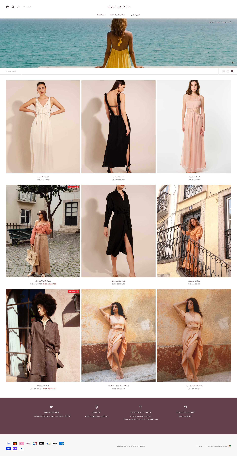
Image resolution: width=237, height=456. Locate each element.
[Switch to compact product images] (224, 71)
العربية (200, 446)
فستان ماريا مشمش (194, 281)
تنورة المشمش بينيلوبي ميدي (194, 385)
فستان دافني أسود (118, 176)
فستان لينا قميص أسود (118, 281)
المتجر (218, 22)
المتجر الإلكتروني (134, 15)
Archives (101, 15)
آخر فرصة (211, 22)
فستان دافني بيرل (43, 176)
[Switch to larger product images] (232, 71)
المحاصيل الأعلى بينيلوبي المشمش (118, 385)
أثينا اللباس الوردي (194, 176)
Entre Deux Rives (117, 15)
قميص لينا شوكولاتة (43, 385)
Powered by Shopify (131, 446)
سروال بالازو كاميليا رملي (43, 281)
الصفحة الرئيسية (227, 22)
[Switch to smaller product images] (228, 71)
